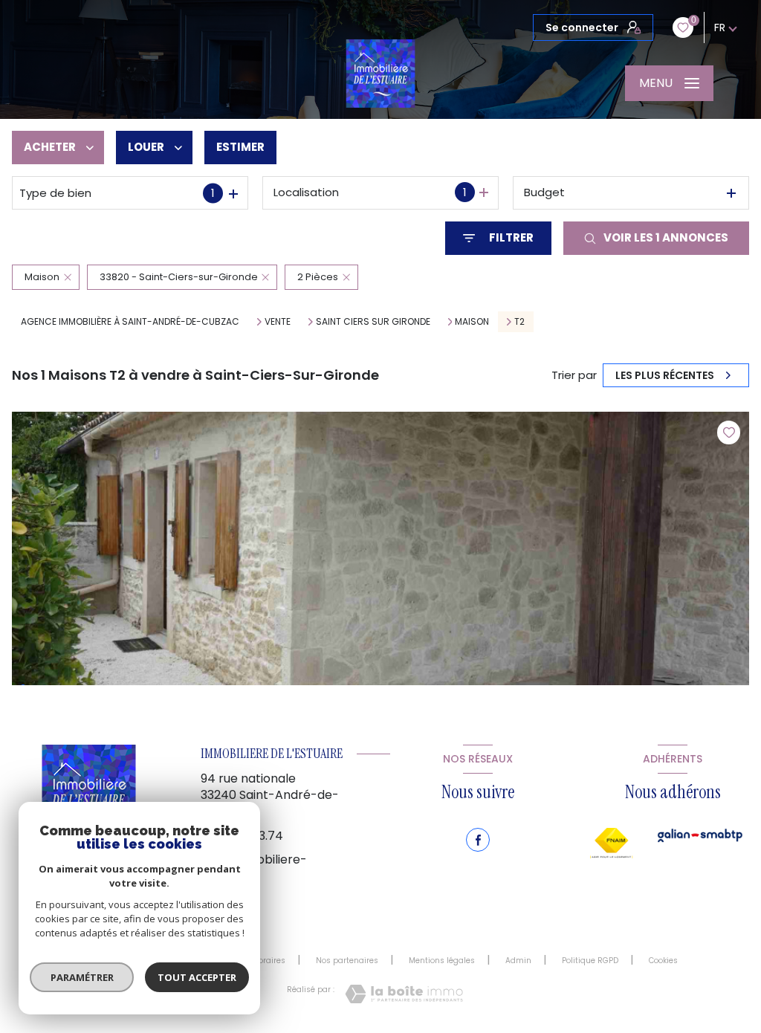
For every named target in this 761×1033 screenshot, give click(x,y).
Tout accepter (197, 977)
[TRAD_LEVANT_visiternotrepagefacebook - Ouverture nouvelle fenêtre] (478, 840)
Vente (278, 321)
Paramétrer (82, 977)
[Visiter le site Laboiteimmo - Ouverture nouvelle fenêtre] (403, 994)
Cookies (663, 960)
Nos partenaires (347, 960)
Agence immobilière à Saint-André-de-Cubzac (130, 321)
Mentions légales (442, 960)
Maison (472, 321)
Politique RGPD (590, 960)
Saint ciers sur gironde (373, 321)
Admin (518, 960)
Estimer (240, 147)
